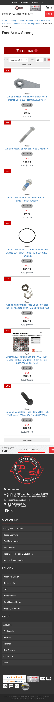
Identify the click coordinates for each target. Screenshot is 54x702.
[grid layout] (45, 60)
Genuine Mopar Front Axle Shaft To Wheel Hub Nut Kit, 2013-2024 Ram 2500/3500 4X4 (27, 306)
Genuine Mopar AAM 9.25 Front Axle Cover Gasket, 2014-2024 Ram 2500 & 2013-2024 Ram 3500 (27, 252)
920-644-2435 (14, 489)
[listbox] (18, 60)
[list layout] (48, 60)
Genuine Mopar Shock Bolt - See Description (27, 148)
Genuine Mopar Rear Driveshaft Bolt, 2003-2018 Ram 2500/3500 (27, 199)
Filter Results (28, 50)
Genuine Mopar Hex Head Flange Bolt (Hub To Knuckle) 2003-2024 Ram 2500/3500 (27, 413)
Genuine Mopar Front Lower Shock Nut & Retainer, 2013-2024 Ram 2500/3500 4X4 (27, 98)
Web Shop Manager (36, 699)
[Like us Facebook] (7, 511)
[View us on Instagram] (12, 511)
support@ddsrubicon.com (19, 500)
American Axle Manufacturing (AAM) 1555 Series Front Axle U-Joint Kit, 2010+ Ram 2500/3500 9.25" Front (27, 360)
